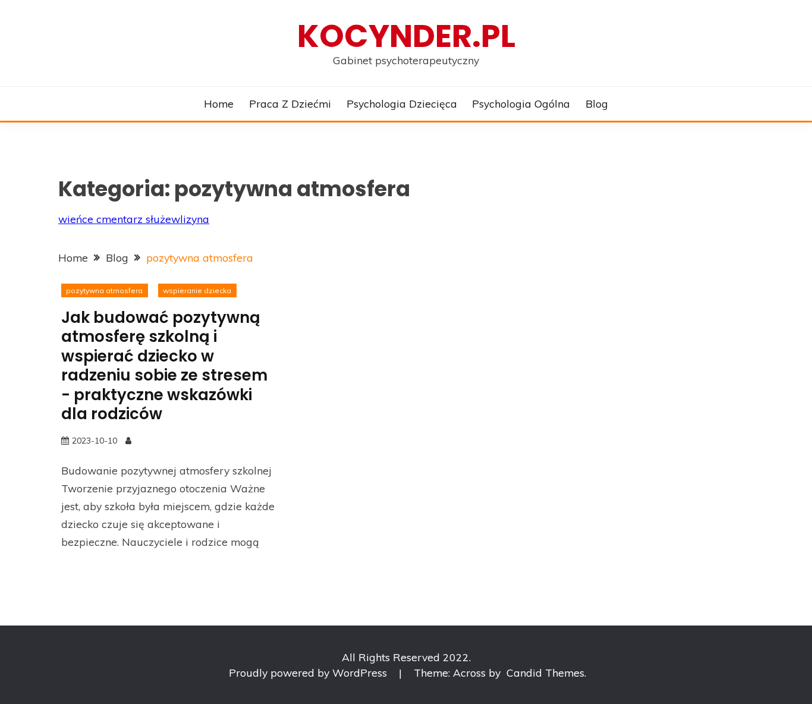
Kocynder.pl (406, 36)
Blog (597, 103)
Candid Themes (545, 672)
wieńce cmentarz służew (119, 218)
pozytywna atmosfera (104, 290)
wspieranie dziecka (197, 290)
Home (219, 103)
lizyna (194, 218)
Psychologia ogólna (521, 103)
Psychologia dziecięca (402, 103)
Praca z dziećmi (290, 103)
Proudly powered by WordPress (309, 672)
